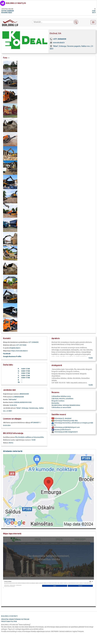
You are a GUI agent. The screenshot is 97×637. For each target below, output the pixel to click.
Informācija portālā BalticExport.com (67, 427)
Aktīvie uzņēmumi (7, 11)
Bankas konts (8, 402)
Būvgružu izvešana (58, 401)
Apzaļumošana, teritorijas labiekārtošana (66, 405)
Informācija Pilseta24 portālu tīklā (66, 421)
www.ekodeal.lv (59, 42)
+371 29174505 (21, 345)
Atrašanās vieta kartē (12, 451)
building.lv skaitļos (16, 3)
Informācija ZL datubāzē (62, 418)
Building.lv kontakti (9, 616)
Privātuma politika (9, 621)
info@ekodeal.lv (14, 348)
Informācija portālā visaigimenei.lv (66, 432)
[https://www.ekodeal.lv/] (48, 570)
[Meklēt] (76, 22)
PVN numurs (8, 397)
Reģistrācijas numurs (11, 394)
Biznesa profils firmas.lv (62, 429)
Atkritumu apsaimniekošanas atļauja (16, 422)
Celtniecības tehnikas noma (61, 396)
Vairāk (90, 358)
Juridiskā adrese (9, 408)
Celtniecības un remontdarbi (61, 407)
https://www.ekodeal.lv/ (19, 351)
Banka (5, 399)
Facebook (6, 353)
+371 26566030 (59, 39)
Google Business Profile (12, 356)
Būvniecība (55, 403)
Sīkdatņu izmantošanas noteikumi (15, 619)
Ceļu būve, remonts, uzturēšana (62, 398)
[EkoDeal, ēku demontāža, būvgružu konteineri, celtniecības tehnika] (10, 67)
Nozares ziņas (6, 12)
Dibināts (6, 405)
